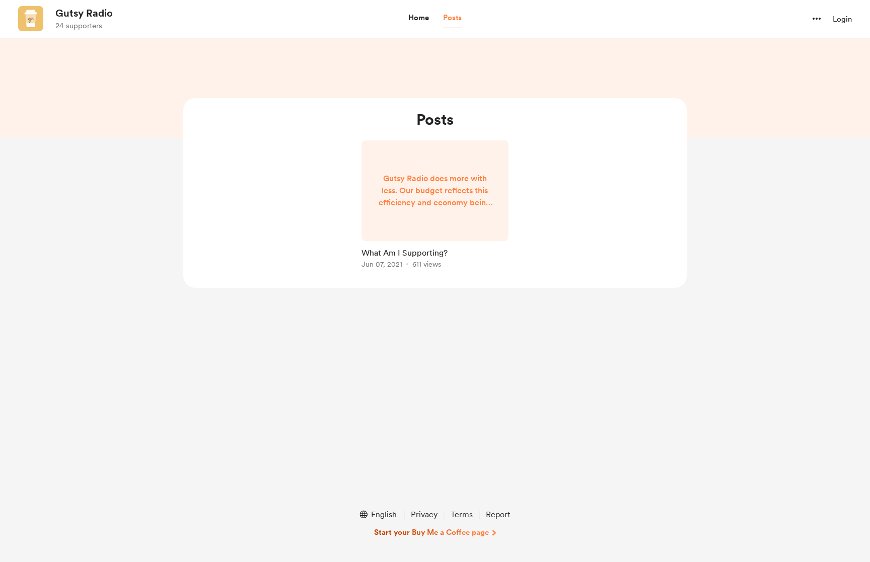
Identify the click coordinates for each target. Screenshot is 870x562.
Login (842, 19)
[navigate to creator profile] (30, 18)
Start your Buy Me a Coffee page (431, 532)
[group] (435, 206)
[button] (418, 18)
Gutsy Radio (84, 13)
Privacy (424, 514)
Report (498, 514)
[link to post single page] (435, 206)
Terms (462, 514)
